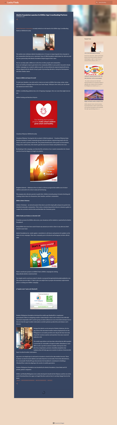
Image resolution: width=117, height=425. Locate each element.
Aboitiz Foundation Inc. (41, 380)
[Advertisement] (44, 409)
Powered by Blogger (59, 423)
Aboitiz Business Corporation (24, 28)
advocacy (50, 380)
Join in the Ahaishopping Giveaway (92, 53)
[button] (17, 19)
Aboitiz (18, 380)
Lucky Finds (13, 2)
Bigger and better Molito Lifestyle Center (93, 101)
